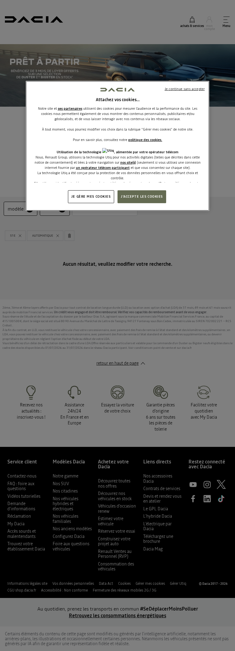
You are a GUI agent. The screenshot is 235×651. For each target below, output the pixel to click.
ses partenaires (70, 108)
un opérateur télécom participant (103, 167)
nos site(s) (128, 162)
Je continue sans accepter (185, 88)
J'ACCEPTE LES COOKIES (142, 196)
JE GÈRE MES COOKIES (91, 196)
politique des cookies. (145, 139)
